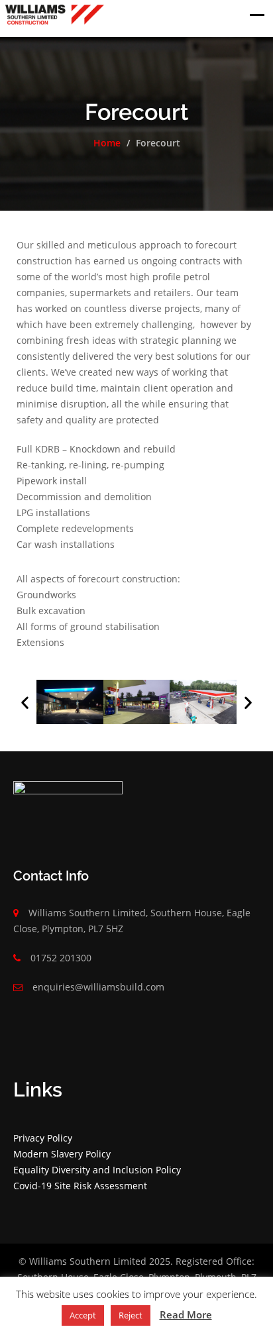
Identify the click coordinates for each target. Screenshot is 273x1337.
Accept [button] (83, 1315)
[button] (25, 702)
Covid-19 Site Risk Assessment (80, 1185)
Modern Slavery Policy (62, 1154)
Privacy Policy (42, 1138)
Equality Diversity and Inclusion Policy (97, 1169)
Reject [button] (130, 1315)
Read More (186, 1314)
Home (107, 142)
